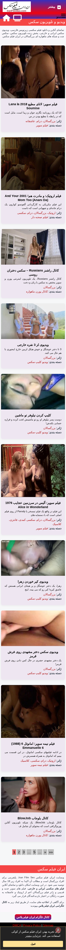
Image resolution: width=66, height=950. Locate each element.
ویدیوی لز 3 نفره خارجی (33, 345)
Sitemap (48, 925)
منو (58, 16)
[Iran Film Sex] (6, 18)
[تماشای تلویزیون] (17, 18)
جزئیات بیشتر (33, 935)
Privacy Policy (32, 925)
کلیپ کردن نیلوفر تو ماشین (33, 415)
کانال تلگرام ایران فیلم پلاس (33, 917)
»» (51, 852)
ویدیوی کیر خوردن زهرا (33, 581)
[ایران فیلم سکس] (17, 6)
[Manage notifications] (58, 930)
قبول (33, 943)
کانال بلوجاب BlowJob (33, 818)
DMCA (17, 925)
